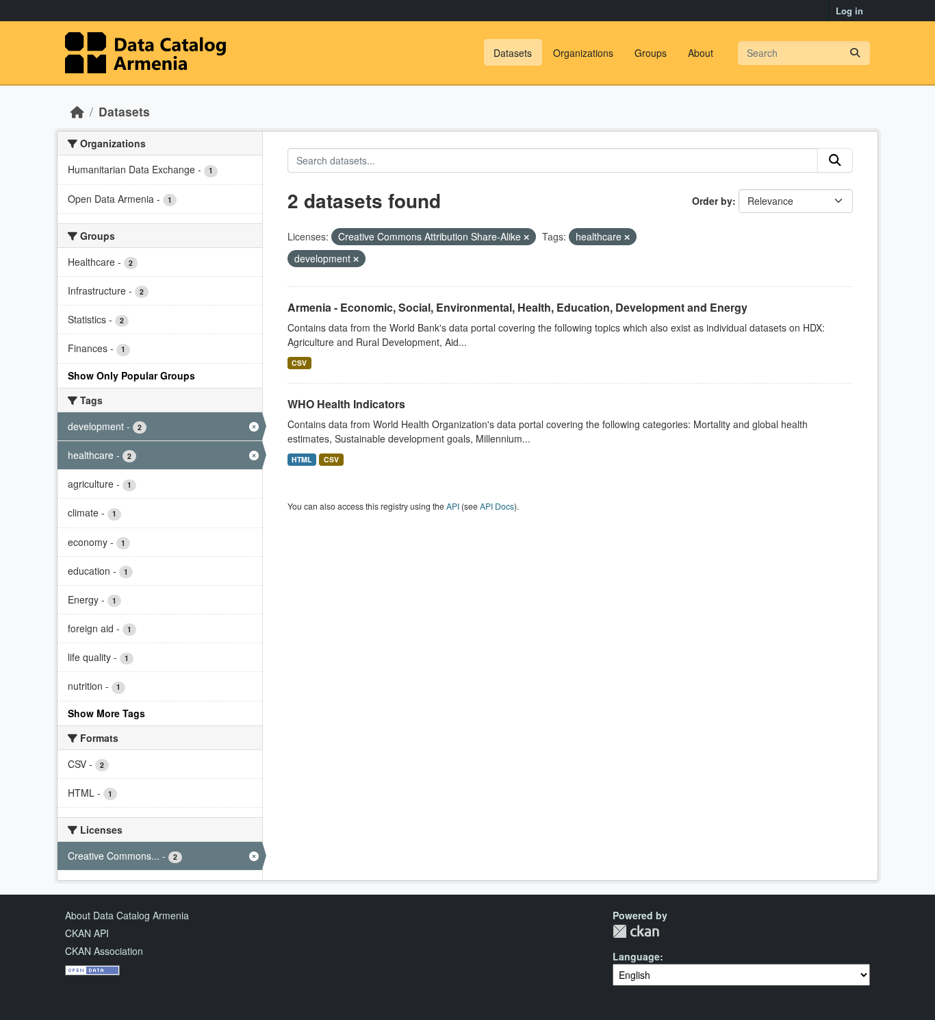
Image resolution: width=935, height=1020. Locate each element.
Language (636, 956)
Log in (849, 10)
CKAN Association (104, 951)
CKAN (636, 931)
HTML (301, 459)
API (452, 506)
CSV (299, 363)
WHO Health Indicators (346, 404)
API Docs (497, 506)
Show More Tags (106, 713)
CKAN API (87, 933)
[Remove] (526, 237)
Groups (651, 53)
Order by (712, 201)
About (700, 53)
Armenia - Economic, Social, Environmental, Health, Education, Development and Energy (517, 307)
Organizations (583, 53)
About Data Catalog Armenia (127, 915)
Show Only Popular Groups (131, 375)
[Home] (77, 111)
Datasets (513, 53)
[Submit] (855, 53)
